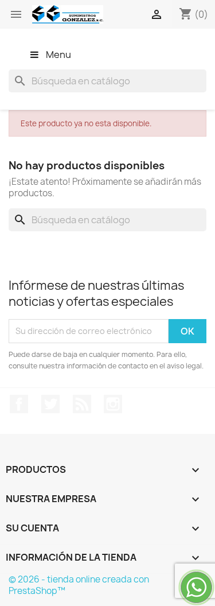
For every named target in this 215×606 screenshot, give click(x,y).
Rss (82, 404)
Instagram (113, 404)
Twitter (50, 404)
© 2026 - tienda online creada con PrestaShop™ (79, 585)
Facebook (19, 404)
